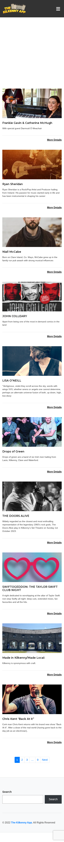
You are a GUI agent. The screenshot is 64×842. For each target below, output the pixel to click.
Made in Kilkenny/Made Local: (23, 657)
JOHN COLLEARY (14, 316)
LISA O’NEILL (11, 380)
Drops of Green (13, 451)
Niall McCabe (11, 251)
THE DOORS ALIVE (15, 515)
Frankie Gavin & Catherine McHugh (27, 122)
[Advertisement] (32, 55)
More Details (54, 140)
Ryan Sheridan (12, 184)
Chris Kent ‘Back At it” (18, 718)
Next (45, 759)
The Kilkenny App (21, 822)
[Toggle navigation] (58, 8)
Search (7, 791)
